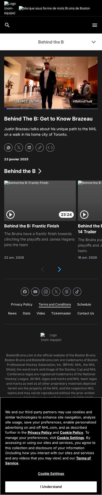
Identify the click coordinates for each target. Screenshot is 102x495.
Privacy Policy (40, 432)
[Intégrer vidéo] (50, 147)
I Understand (51, 487)
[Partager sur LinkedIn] (29, 147)
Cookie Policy (71, 432)
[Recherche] (7, 25)
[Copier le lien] (40, 147)
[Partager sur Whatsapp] (8, 147)
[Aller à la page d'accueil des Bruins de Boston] (10, 8)
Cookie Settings (70, 438)
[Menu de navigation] (95, 25)
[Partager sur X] (19, 147)
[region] (51, 446)
